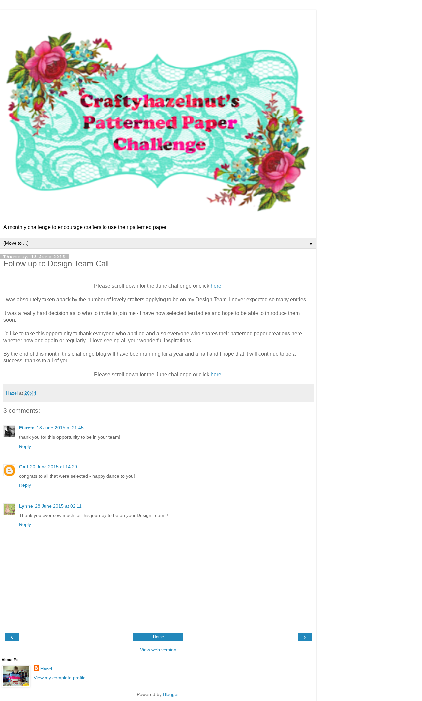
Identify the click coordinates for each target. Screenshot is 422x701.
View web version (158, 649)
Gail (23, 466)
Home (158, 637)
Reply (25, 446)
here (216, 286)
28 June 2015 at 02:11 (58, 506)
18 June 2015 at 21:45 (60, 427)
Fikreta (27, 427)
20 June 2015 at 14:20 (53, 466)
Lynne (26, 506)
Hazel (46, 668)
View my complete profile (60, 677)
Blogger (171, 694)
